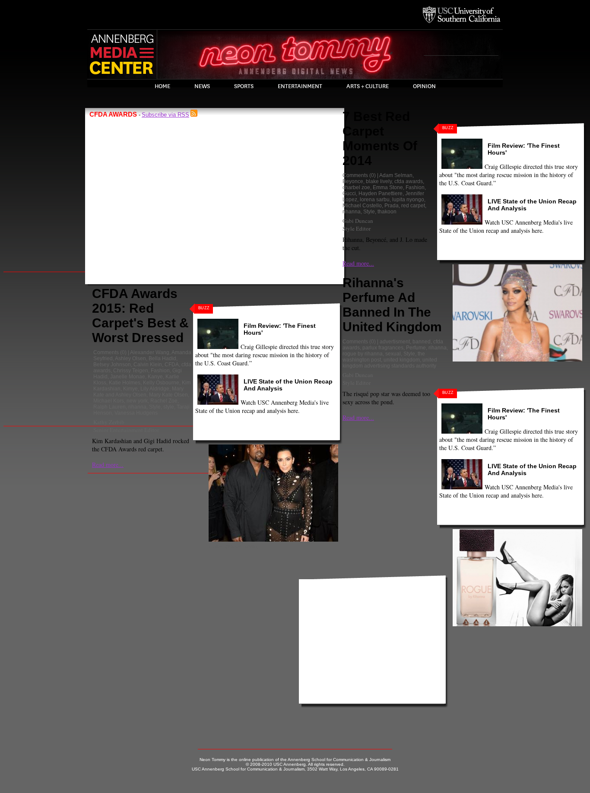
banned (421, 342)
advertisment (395, 342)
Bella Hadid (162, 358)
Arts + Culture (367, 86)
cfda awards (408, 181)
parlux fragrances (382, 348)
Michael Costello (362, 206)
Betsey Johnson (112, 365)
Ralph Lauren (109, 407)
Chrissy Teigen (130, 371)
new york (137, 401)
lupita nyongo (408, 200)
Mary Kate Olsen (168, 395)
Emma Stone (388, 187)
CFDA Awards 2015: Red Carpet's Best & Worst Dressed (140, 315)
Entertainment (300, 86)
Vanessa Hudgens (136, 413)
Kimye (130, 389)
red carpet (413, 206)
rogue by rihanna (363, 354)
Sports (244, 86)
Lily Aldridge (154, 389)
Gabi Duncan (358, 221)
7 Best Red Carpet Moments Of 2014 (380, 138)
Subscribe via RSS (165, 114)
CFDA (172, 365)
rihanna (137, 407)
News (202, 86)
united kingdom (402, 360)
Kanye (155, 377)
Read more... (108, 464)
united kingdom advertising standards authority (390, 363)
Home (162, 86)
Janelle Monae (127, 377)
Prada (391, 206)
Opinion (424, 86)
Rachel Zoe (164, 401)
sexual (393, 354)
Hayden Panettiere (380, 193)
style (168, 407)
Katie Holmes (124, 383)
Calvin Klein (147, 365)
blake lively (379, 181)
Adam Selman (395, 175)
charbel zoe (356, 187)
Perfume (416, 348)
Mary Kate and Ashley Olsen (138, 392)
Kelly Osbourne (161, 383)
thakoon (387, 212)
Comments (106, 352)
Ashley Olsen (130, 358)
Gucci (349, 193)
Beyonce (353, 181)
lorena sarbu (375, 200)
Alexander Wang (149, 352)
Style (155, 407)
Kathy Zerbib (108, 422)
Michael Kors (108, 401)
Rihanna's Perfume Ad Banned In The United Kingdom (392, 305)
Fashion (160, 371)
